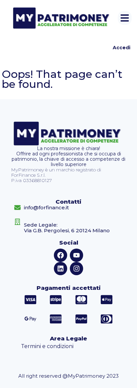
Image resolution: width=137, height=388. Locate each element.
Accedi (121, 48)
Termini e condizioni (47, 346)
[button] (125, 18)
